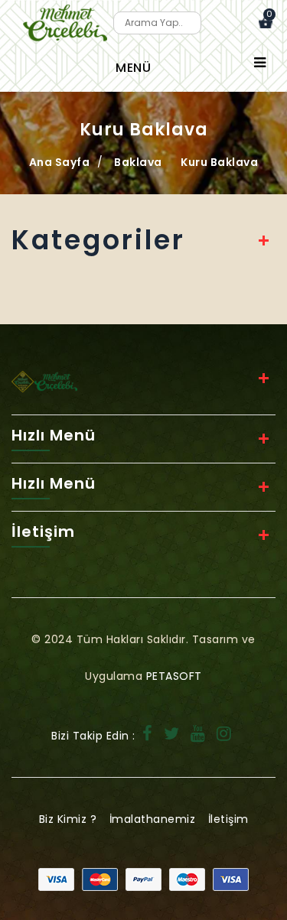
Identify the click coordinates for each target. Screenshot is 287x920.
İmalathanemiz (152, 819)
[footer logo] (44, 380)
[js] (143, 878)
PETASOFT (174, 676)
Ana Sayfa (59, 162)
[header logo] (65, 23)
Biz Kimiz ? (68, 819)
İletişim (228, 819)
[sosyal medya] (148, 735)
